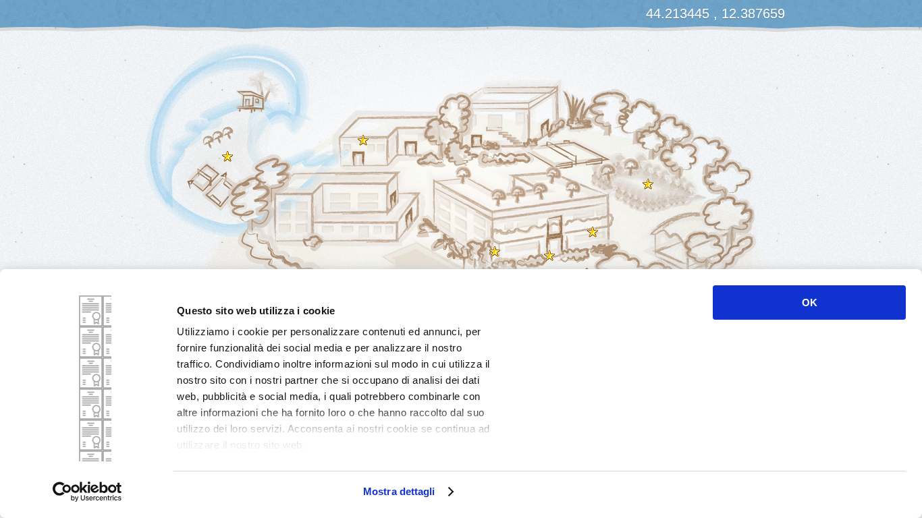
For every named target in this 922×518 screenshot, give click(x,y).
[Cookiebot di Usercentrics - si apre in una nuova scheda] (87, 492)
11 (227, 156)
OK (809, 302)
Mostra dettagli (399, 491)
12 (494, 251)
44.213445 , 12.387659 (715, 13)
